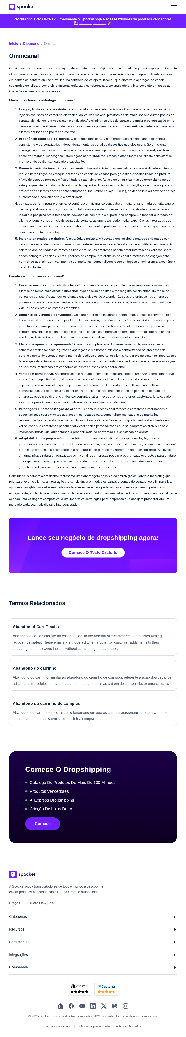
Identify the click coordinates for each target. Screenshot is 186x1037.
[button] (174, 7)
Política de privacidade (93, 1026)
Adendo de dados (128, 1026)
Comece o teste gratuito (93, 552)
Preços (14, 903)
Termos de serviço (58, 1026)
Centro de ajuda (40, 903)
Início (13, 44)
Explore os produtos (90, 23)
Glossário (31, 44)
